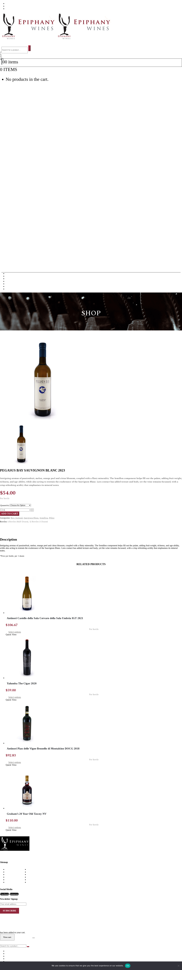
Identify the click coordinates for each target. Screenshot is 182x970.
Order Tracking (12, 882)
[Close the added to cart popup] (33, 937)
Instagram (14, 894)
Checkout (23, 937)
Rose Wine (10, 286)
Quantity (4, 505)
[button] (4, 44)
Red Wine (10, 273)
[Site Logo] (55, 38)
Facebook (4, 894)
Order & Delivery (14, 872)
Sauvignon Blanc (31, 517)
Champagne (11, 278)
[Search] (29, 48)
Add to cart (9, 513)
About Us (10, 3)
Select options (14, 632)
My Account (11, 877)
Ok (127, 965)
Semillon (44, 517)
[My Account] (0, 56)
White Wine (11, 276)
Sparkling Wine (13, 289)
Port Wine (10, 284)
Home (8, 869)
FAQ (8, 6)
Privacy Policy (12, 879)
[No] (178, 965)
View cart (26, 69)
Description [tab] (11, 526)
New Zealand (17, 517)
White (51, 517)
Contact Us (11, 8)
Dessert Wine (12, 281)
